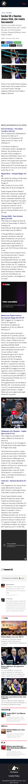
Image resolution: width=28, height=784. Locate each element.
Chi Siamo (14, 772)
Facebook (9, 42)
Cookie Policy (14, 776)
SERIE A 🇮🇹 (4, 726)
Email (20, 45)
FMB (2, 38)
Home (3, 13)
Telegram (5, 45)
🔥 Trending (4, 618)
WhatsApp (17, 42)
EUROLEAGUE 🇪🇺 (5, 710)
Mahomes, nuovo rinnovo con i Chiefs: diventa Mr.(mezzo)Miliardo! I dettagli (17, 748)
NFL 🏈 (3, 742)
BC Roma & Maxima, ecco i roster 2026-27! (16, 730)
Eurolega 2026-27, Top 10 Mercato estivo (16, 714)
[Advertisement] (14, 110)
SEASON (9, 13)
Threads (13, 45)
